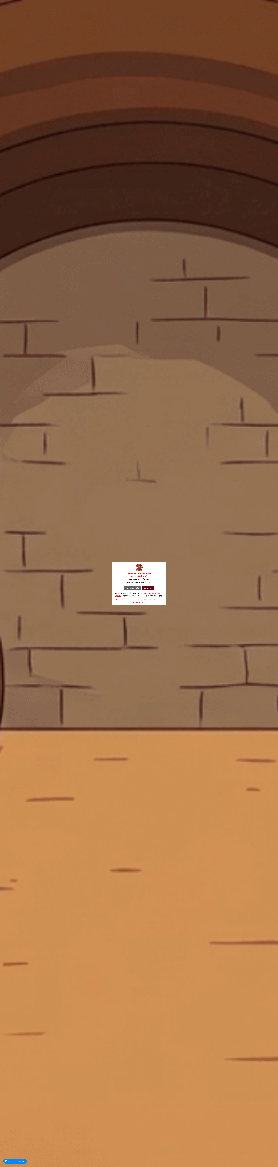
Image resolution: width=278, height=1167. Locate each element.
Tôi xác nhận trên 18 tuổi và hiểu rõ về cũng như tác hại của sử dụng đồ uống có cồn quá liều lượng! (138, 594)
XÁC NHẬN (148, 588)
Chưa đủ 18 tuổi (132, 588)
